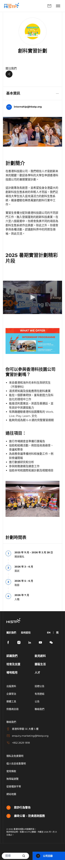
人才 (37, 672)
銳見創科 (40, 656)
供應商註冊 (12, 709)
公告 (37, 701)
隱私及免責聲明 (14, 755)
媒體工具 (11, 701)
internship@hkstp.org (28, 106)
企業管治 (11, 693)
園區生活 (40, 664)
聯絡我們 (38, 5)
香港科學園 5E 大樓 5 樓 (25, 728)
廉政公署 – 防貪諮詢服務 (29, 815)
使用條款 (11, 771)
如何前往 (26, 632)
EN (48, 632)
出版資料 (11, 686)
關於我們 (11, 632)
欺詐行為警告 (22, 807)
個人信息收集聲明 (16, 763)
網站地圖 (11, 794)
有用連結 (39, 693)
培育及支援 (13, 664)
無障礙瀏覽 (12, 778)
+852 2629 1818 (21, 742)
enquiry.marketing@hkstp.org (30, 735)
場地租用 (12, 672)
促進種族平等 (13, 786)
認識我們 (12, 656)
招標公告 (39, 686)
